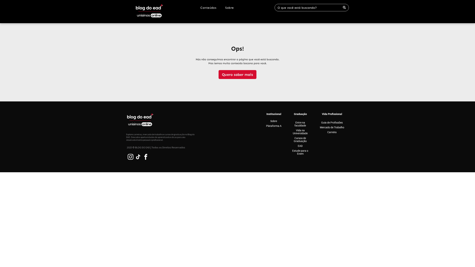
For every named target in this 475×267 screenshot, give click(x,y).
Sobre (274, 121)
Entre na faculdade (300, 124)
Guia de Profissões (332, 122)
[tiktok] (138, 157)
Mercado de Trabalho (332, 127)
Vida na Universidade (300, 132)
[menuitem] (208, 8)
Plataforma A (273, 125)
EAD (300, 145)
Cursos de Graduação (300, 140)
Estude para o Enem (300, 152)
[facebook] (145, 157)
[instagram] (130, 157)
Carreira (332, 132)
